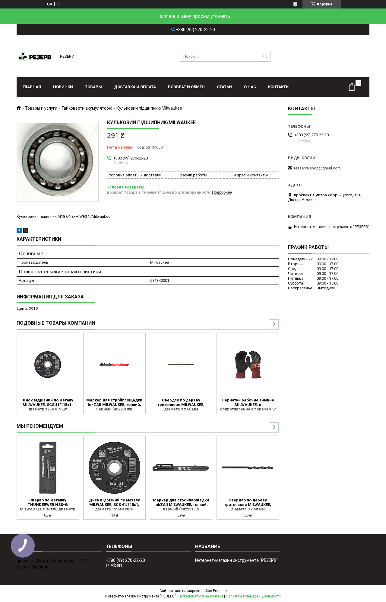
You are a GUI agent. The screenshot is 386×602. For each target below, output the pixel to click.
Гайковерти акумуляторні (87, 108)
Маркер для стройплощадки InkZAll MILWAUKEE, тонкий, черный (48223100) (114, 404)
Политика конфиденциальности (253, 596)
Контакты (279, 87)
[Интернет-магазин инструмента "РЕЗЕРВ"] (35, 56)
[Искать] (265, 56)
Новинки (63, 87)
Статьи (224, 87)
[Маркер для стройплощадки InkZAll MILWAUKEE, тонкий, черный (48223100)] (114, 364)
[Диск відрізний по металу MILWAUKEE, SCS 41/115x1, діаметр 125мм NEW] (47, 364)
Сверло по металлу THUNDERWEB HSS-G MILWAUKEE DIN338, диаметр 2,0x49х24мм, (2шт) (47, 505)
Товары (93, 87)
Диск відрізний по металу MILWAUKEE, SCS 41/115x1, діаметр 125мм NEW (47, 404)
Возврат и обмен (186, 87)
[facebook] (19, 232)
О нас (250, 87)
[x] (25, 232)
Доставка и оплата (135, 87)
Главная (32, 87)
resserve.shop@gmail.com (317, 168)
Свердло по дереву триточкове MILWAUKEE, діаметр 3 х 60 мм (181, 404)
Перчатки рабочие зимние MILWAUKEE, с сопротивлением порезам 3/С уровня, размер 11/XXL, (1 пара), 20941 (248, 405)
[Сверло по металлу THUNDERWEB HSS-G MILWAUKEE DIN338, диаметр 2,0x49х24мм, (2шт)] (47, 467)
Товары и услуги (41, 108)
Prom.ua (220, 591)
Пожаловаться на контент (201, 596)
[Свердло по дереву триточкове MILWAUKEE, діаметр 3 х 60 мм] (181, 364)
